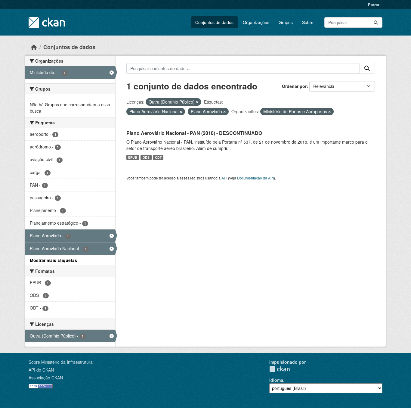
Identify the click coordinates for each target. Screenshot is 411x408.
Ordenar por (294, 86)
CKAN (279, 369)
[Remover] (197, 102)
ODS (146, 157)
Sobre (308, 22)
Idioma (276, 380)
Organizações (256, 22)
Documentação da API (255, 177)
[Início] (34, 47)
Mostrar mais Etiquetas (53, 260)
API (224, 177)
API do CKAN (41, 370)
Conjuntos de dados (214, 22)
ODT (158, 157)
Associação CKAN (46, 378)
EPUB (132, 157)
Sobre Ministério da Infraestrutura (61, 362)
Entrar (373, 5)
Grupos (286, 22)
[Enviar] (376, 22)
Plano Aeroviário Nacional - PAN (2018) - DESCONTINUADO (194, 132)
